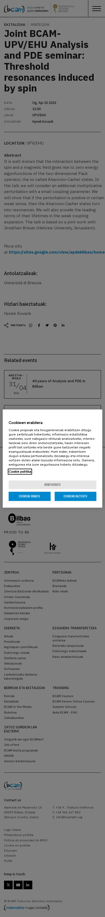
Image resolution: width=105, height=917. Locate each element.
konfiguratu (52, 485)
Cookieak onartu (29, 496)
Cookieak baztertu (75, 496)
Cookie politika (20, 471)
